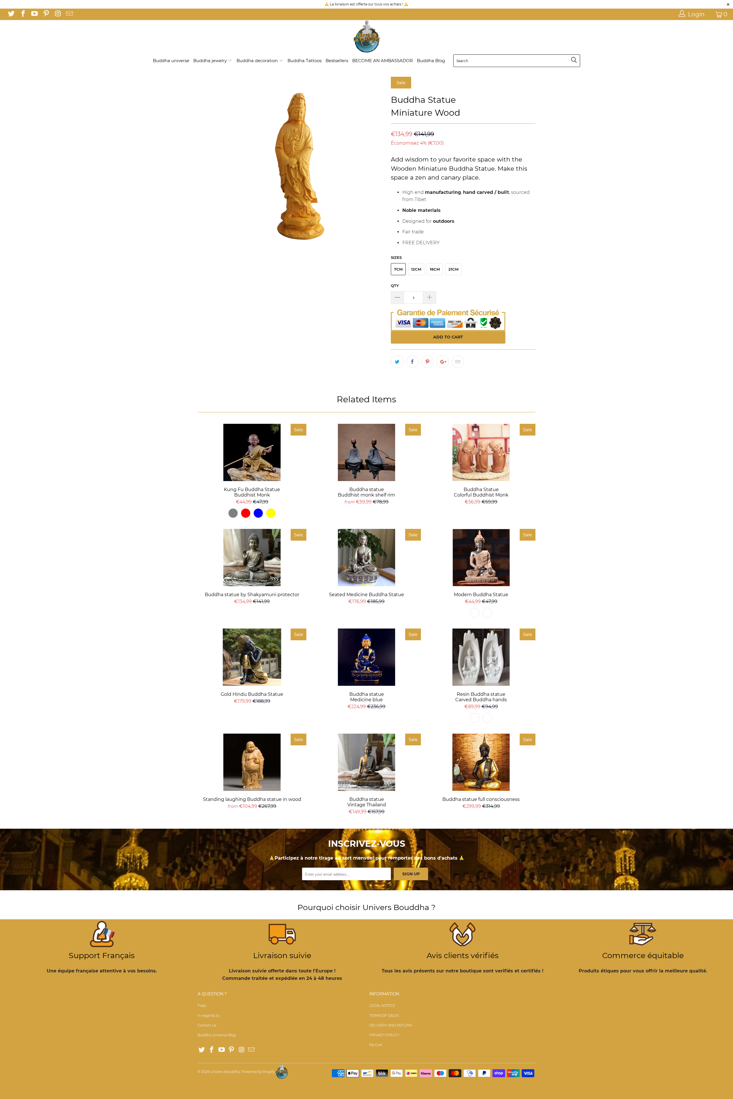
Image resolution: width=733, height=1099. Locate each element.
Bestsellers (337, 60)
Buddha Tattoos (304, 60)
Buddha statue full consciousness (481, 762)
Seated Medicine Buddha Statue (366, 557)
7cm (398, 269)
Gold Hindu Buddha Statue (252, 657)
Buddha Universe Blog (217, 1035)
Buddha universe (171, 60)
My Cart (376, 1045)
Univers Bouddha (225, 1072)
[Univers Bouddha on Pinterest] (45, 14)
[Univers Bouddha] (366, 37)
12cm (416, 269)
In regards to (208, 1015)
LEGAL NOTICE (382, 1005)
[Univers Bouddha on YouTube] (34, 14)
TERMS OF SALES (384, 1015)
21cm (453, 269)
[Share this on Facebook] (412, 361)
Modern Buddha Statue (481, 557)
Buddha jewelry (210, 60)
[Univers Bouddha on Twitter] (11, 14)
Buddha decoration (258, 60)
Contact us (207, 1025)
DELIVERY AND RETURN (390, 1025)
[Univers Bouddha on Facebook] (22, 14)
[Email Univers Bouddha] (68, 14)
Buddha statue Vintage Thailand (366, 762)
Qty (395, 285)
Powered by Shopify (258, 1072)
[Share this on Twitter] (397, 361)
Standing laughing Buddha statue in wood (252, 762)
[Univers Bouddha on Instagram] (57, 14)
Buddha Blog (431, 60)
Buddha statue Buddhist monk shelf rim (366, 452)
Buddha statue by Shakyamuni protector (252, 557)
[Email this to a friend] (458, 361)
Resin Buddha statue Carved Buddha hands (481, 657)
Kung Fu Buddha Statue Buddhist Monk (252, 452)
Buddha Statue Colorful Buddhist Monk (481, 452)
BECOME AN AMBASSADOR (382, 60)
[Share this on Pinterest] (427, 361)
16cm (435, 269)
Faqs (202, 1005)
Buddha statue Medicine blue (366, 657)
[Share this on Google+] (442, 361)
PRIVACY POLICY (384, 1035)
